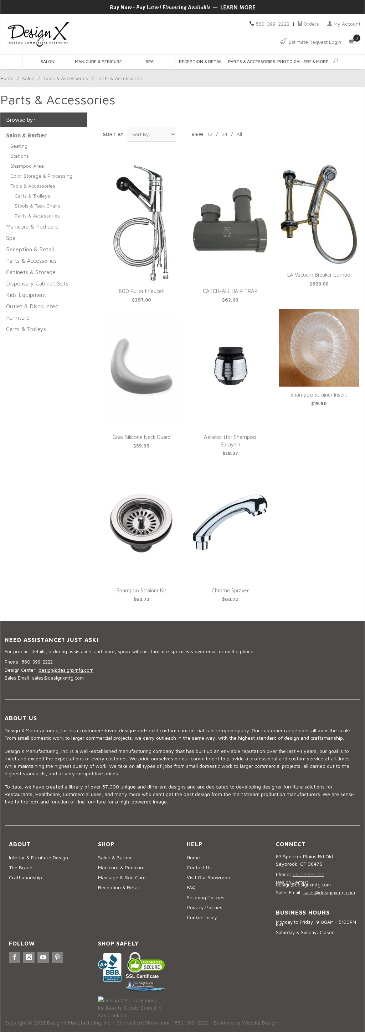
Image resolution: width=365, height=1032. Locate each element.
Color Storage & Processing (41, 176)
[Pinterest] (57, 957)
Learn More (238, 7)
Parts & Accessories (251, 61)
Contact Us (199, 867)
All (239, 134)
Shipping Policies (206, 897)
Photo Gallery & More (302, 61)
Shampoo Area (27, 166)
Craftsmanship (25, 877)
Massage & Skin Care (122, 877)
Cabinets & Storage (31, 272)
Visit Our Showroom (209, 877)
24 (224, 134)
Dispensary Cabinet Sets (37, 283)
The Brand (20, 867)
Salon (48, 61)
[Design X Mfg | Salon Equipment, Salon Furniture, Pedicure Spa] (91, 34)
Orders (310, 24)
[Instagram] (29, 957)
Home (7, 78)
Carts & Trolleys (32, 196)
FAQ (191, 887)
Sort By (113, 134)
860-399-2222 (272, 24)
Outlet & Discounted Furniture (32, 312)
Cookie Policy (202, 917)
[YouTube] (43, 957)
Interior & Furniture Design (38, 857)
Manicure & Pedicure (98, 61)
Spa (150, 61)
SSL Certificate (142, 976)
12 (209, 134)
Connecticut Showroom (143, 1023)
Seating (18, 146)
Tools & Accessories (65, 78)
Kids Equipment (26, 295)
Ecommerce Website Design (245, 1023)
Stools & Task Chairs (38, 206)
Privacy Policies (204, 907)
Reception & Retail (200, 61)
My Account (346, 24)
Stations (19, 156)
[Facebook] (14, 957)
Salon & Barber (115, 857)
